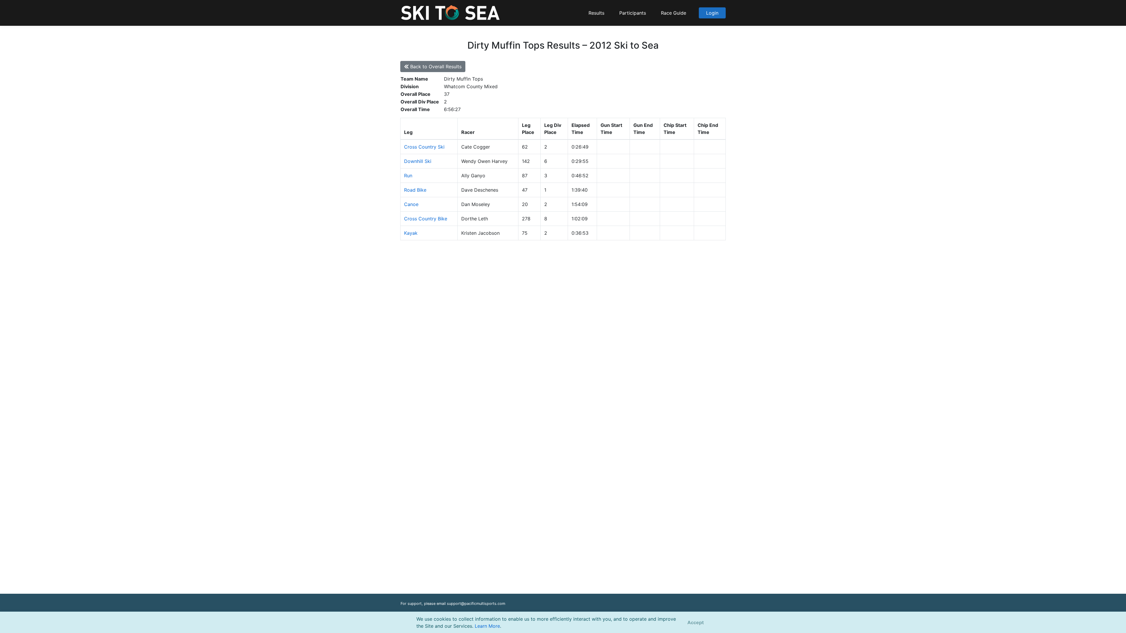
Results (596, 13)
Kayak (411, 233)
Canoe (411, 204)
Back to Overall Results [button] (435, 66)
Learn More (487, 626)
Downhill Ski (417, 161)
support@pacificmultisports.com (476, 603)
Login (712, 13)
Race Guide (673, 13)
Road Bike (415, 190)
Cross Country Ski (424, 147)
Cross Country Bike (425, 219)
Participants (632, 13)
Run (408, 175)
